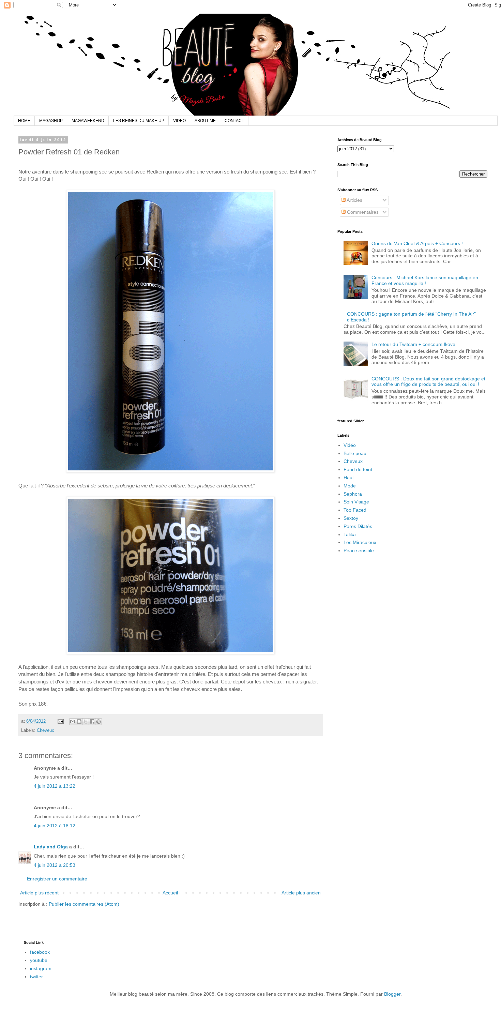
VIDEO (179, 120)
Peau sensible (359, 550)
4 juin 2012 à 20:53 (54, 865)
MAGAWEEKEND (88, 120)
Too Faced (355, 510)
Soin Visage (356, 501)
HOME (24, 120)
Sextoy (351, 518)
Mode (350, 485)
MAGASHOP (51, 120)
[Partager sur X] (85, 721)
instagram (40, 968)
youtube (38, 960)
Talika (350, 534)
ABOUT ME (205, 120)
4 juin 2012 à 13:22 (54, 786)
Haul (348, 477)
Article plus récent (39, 892)
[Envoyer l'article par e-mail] (60, 721)
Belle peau (355, 453)
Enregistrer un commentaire (57, 878)
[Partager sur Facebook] (92, 721)
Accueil (170, 892)
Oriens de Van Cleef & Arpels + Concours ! (417, 243)
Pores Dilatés (358, 526)
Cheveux (45, 730)
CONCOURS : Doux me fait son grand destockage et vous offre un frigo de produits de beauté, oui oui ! (428, 381)
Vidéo (350, 445)
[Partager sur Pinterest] (98, 721)
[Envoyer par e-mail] (72, 721)
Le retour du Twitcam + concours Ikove (413, 344)
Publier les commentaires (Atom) (84, 904)
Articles (354, 200)
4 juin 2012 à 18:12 (54, 825)
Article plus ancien (301, 892)
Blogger (392, 994)
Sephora (353, 494)
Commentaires (362, 212)
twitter (36, 976)
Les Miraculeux (360, 542)
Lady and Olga (51, 846)
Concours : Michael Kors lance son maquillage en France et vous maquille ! (424, 280)
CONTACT (234, 120)
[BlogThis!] (79, 721)
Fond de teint (358, 469)
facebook (40, 952)
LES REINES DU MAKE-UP (138, 120)
